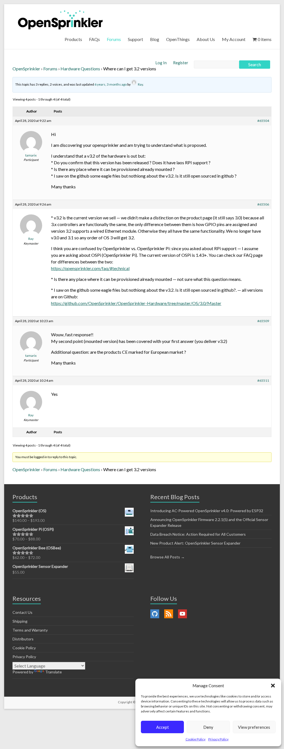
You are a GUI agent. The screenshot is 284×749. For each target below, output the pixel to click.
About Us (206, 39)
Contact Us (22, 612)
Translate (53, 672)
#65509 (263, 321)
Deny (208, 727)
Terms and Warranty (30, 630)
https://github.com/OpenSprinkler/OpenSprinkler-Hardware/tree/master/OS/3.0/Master (136, 303)
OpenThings (178, 39)
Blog (154, 39)
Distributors (23, 639)
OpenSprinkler (26, 68)
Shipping (19, 621)
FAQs (94, 39)
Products (73, 39)
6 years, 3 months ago (111, 84)
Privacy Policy (218, 739)
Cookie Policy (196, 739)
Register (180, 62)
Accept (162, 727)
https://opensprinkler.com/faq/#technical (90, 268)
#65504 (263, 121)
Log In (162, 62)
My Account (233, 39)
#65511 (263, 380)
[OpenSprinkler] (60, 19)
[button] (273, 685)
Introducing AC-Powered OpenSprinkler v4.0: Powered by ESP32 (206, 510)
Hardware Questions (80, 68)
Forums (114, 39)
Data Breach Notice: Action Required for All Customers (198, 534)
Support (135, 39)
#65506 (263, 204)
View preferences (254, 727)
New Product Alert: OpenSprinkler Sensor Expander (195, 543)
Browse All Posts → (167, 557)
